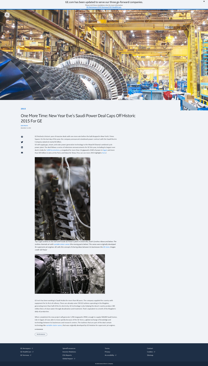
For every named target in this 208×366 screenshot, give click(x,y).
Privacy (107, 352)
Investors (174, 15)
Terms (107, 348)
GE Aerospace (92, 7)
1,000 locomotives (53, 150)
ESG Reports (67, 355)
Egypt (105, 150)
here (104, 153)
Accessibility (110, 355)
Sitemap (150, 355)
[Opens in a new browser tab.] (27, 137)
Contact (201, 15)
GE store (106, 247)
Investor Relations (69, 352)
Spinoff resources (69, 348)
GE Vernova (103, 7)
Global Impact (69, 359)
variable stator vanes (61, 244)
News (183, 15)
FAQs (192, 15)
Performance (41, 334)
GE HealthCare (115, 7)
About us (163, 15)
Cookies (151, 352)
